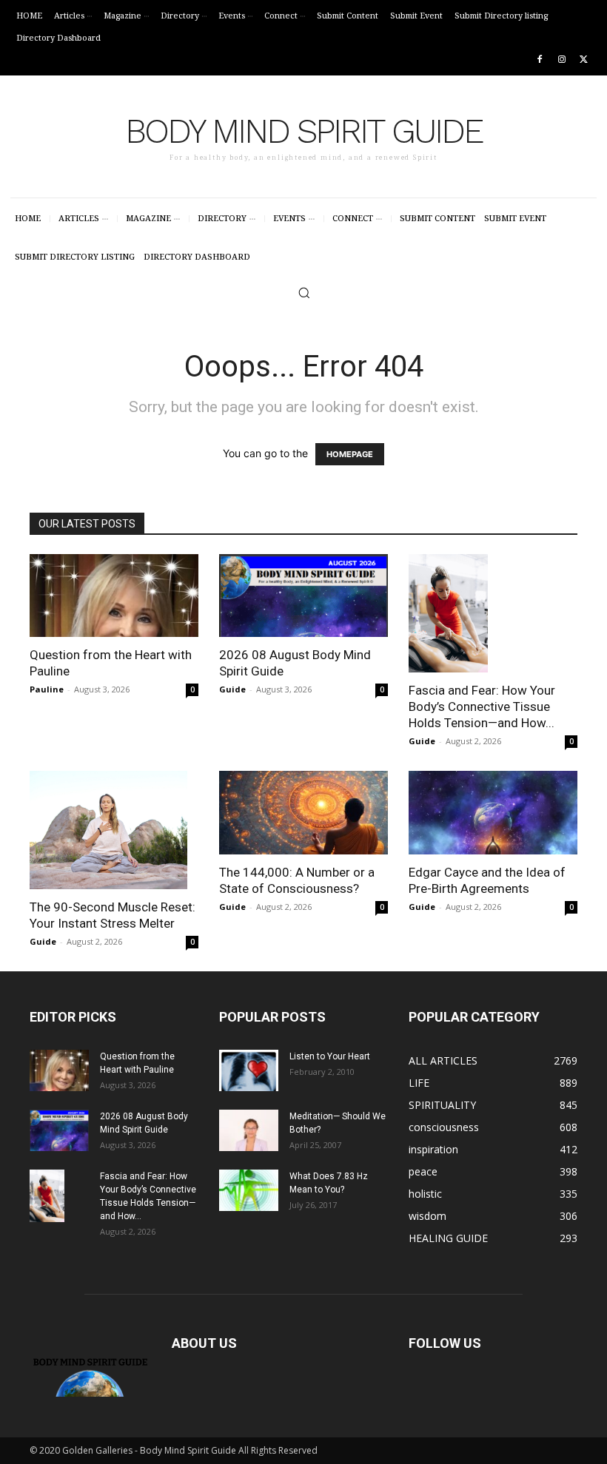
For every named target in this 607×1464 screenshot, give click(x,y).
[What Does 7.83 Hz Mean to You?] (248, 1190)
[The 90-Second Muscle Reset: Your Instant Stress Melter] (114, 830)
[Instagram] (561, 60)
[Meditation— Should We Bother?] (248, 1130)
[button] (304, 292)
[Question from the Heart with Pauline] (114, 596)
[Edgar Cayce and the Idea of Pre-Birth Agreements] (493, 812)
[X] (584, 60)
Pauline (47, 689)
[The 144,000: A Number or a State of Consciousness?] (303, 812)
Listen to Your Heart (329, 1056)
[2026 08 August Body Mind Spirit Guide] (303, 596)
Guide (232, 689)
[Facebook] (540, 60)
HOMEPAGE (349, 454)
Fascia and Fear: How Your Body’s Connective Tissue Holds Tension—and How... (482, 706)
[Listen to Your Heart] (248, 1070)
